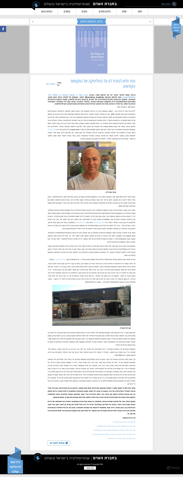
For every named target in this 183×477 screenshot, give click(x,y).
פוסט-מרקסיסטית (99, 222)
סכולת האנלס (52, 129)
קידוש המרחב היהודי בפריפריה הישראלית (121, 438)
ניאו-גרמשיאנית (81, 222)
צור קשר (90, 468)
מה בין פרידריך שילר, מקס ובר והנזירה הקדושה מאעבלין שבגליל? (113, 434)
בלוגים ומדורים (105, 11)
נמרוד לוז (59, 84)
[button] (174, 4)
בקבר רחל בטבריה (60, 259)
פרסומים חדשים (88, 21)
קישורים (67, 11)
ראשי (140, 11)
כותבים (84, 11)
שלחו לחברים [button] (57, 443)
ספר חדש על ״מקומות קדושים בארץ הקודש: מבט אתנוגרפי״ (115, 426)
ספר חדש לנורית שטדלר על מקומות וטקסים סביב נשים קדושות (114, 430)
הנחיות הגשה (46, 11)
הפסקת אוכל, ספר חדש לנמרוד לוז (124, 422)
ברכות (100, 21)
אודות (124, 11)
